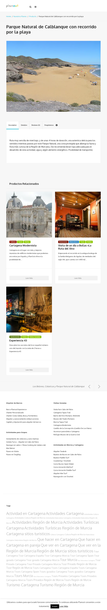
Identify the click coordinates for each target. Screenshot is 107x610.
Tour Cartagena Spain (82, 555)
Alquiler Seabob (60, 451)
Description (12, 125)
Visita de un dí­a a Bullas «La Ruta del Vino (74, 247)
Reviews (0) (36, 125)
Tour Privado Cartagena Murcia (44, 564)
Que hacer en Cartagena (57, 539)
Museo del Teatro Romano (64, 419)
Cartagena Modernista (23, 245)
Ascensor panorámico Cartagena (66, 431)
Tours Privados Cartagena (66, 576)
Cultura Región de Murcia (75, 534)
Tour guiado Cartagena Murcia (43, 560)
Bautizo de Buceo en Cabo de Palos (67, 454)
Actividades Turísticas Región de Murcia (58, 527)
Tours (20, 242)
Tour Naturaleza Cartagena (86, 560)
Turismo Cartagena (22, 584)
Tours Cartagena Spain (26, 571)
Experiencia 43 (18, 340)
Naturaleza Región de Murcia (26, 540)
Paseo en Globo (12, 451)
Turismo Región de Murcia (62, 584)
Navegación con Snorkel (63, 476)
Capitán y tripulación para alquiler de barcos (23, 422)
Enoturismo (63, 242)
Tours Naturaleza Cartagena (42, 576)
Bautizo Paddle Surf (61, 457)
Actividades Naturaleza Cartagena (58, 518)
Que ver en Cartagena (59, 545)
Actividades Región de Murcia (37, 522)
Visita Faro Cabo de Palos (63, 409)
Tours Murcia (23, 576)
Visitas (27, 242)
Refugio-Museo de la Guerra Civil (67, 434)
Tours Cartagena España (64, 567)
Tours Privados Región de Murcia (45, 580)
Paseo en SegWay (13, 454)
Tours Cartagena (42, 567)
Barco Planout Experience (16, 409)
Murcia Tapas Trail (61, 422)
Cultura (13, 242)
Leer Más (29, 278)
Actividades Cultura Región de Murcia (30, 518)
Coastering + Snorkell (62, 461)
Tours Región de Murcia (77, 580)
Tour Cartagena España (31, 555)
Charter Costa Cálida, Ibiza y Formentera (21, 416)
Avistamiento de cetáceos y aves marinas (22, 439)
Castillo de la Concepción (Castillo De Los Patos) (72, 428)
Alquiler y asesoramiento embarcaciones (22, 419)
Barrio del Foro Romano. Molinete (67, 416)
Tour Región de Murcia (19, 567)
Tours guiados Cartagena (53, 571)
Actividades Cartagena (65, 513)
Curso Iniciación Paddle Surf (65, 470)
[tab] (12, 125)
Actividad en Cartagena (25, 513)
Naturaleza (74, 242)
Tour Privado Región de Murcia (78, 564)
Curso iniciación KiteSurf (63, 467)
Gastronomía (15, 337)
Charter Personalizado (15, 412)
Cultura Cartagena (57, 534)
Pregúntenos (49, 125)
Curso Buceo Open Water (64, 464)
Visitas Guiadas (34, 337)
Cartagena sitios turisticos (28, 533)
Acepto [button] (55, 606)
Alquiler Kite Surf (60, 473)
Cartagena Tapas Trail (62, 412)
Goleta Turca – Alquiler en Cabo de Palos (22, 442)
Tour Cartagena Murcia (56, 555)
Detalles (24, 125)
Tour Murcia (68, 560)
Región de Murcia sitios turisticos (65, 550)
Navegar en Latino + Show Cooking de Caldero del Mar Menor (26, 446)
